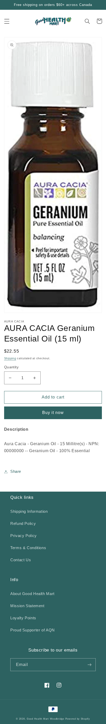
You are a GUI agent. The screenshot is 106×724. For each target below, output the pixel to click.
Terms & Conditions (28, 548)
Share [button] (15, 471)
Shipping (10, 358)
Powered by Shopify (77, 719)
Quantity (11, 367)
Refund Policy (23, 524)
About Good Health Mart (32, 594)
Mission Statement (27, 606)
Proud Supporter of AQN (32, 630)
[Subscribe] (89, 664)
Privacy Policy (23, 536)
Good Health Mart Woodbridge (45, 719)
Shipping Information (29, 511)
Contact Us (20, 560)
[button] (7, 21)
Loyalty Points (23, 618)
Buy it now (53, 412)
